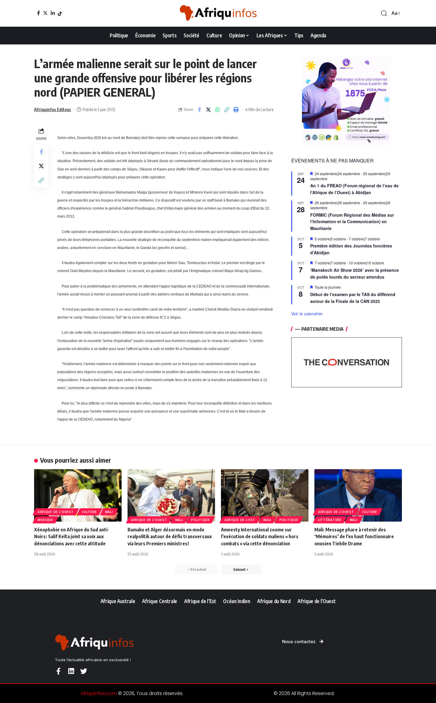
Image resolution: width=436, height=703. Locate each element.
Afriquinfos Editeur (52, 109)
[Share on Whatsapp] (218, 109)
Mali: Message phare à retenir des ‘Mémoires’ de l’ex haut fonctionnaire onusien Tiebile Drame (354, 536)
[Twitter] (45, 13)
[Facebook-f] (58, 671)
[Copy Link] (227, 109)
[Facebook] (39, 13)
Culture (89, 512)
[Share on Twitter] (208, 109)
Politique (200, 520)
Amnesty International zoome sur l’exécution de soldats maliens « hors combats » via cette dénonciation (259, 536)
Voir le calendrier (307, 314)
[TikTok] (59, 13)
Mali (109, 512)
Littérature (330, 520)
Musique (45, 520)
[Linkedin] (71, 671)
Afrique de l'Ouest (56, 512)
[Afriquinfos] (218, 13)
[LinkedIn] (52, 13)
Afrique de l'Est (240, 520)
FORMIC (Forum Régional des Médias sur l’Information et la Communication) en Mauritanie (352, 221)
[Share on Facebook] (199, 109)
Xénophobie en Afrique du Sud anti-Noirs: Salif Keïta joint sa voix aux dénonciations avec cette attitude (71, 536)
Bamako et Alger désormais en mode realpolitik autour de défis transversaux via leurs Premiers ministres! (170, 536)
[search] (384, 13)
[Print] (236, 109)
